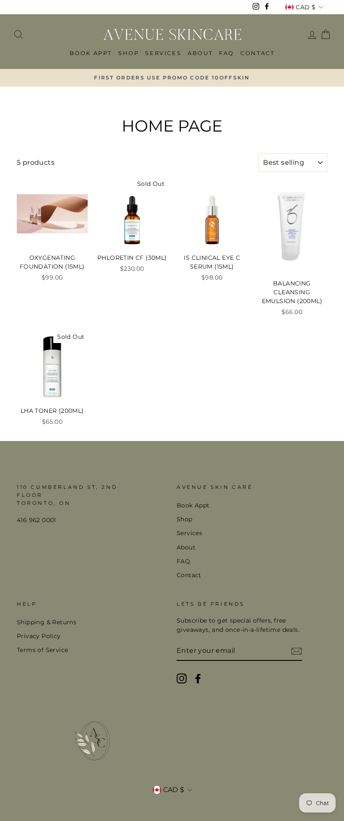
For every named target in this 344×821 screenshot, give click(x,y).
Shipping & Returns (46, 622)
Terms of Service (42, 650)
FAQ (226, 53)
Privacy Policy (39, 636)
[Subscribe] (296, 651)
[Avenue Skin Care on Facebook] (198, 678)
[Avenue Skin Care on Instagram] (182, 678)
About (200, 53)
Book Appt (91, 53)
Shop (128, 53)
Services (163, 53)
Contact (257, 53)
